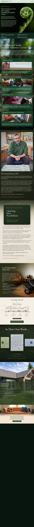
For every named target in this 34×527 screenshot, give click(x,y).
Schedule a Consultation (17, 421)
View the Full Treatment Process (17, 321)
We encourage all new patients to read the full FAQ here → (11, 388)
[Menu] (32, 1)
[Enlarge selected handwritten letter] (17, 342)
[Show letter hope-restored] (5, 342)
